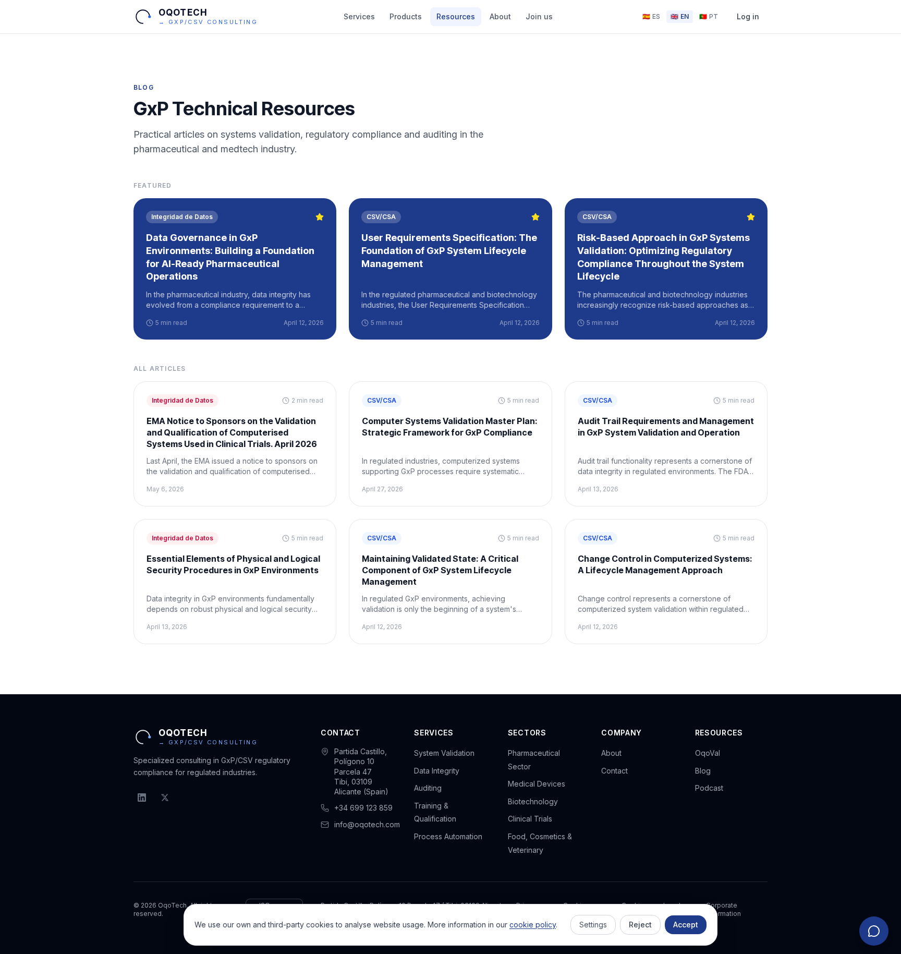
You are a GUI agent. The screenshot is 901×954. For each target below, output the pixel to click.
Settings (593, 924)
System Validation (444, 752)
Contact (614, 770)
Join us (539, 16)
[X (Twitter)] (164, 797)
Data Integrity (436, 770)
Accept (685, 924)
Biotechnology (533, 801)
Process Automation (448, 836)
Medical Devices (536, 783)
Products (405, 16)
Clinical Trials (530, 818)
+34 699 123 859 (363, 807)
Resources (455, 16)
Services (359, 16)
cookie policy (532, 924)
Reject (640, 924)
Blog (703, 770)
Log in (748, 16)
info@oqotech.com (367, 824)
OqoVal (707, 752)
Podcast (709, 787)
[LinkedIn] (141, 797)
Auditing (428, 787)
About (500, 16)
